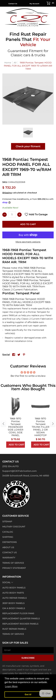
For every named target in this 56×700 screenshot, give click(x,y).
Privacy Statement (14, 568)
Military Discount (13, 526)
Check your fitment (28, 146)
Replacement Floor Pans (18, 613)
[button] (50, 3)
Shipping (7, 193)
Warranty (8, 557)
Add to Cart (28, 224)
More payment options (28, 241)
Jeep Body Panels (13, 603)
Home (7, 62)
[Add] (19, 214)
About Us (8, 547)
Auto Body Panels (14, 587)
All (15, 62)
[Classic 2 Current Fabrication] (28, 17)
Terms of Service (13, 562)
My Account (34, 4)
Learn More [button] (11, 686)
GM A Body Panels (13, 608)
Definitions (9, 542)
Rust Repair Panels (14, 628)
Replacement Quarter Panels (21, 618)
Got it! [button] (28, 694)
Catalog (7, 531)
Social (6, 582)
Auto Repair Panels (14, 597)
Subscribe (28, 657)
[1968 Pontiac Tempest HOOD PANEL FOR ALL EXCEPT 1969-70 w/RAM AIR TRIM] (28, 132)
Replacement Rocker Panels (20, 623)
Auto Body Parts (13, 592)
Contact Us (12, 4)
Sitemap (7, 521)
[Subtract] (4, 214)
